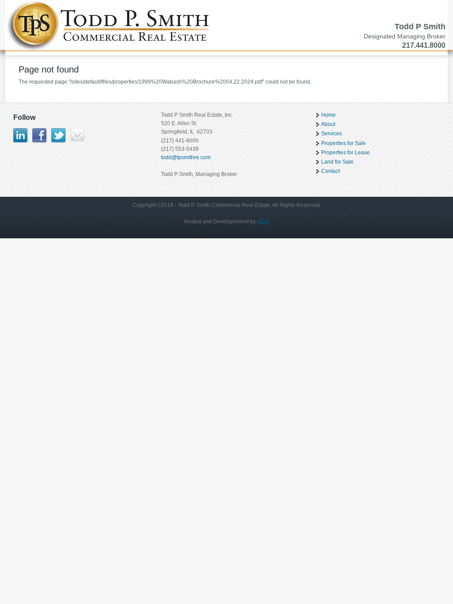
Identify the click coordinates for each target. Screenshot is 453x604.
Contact (330, 171)
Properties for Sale (343, 143)
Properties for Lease (345, 152)
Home (328, 115)
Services (331, 133)
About (328, 124)
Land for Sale (337, 162)
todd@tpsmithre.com (186, 157)
